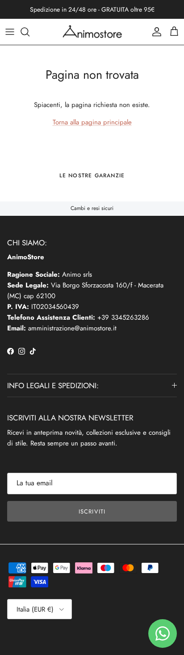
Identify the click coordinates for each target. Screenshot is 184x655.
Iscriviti (92, 511)
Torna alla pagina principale (92, 122)
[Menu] (10, 32)
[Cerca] (29, 32)
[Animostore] (92, 31)
